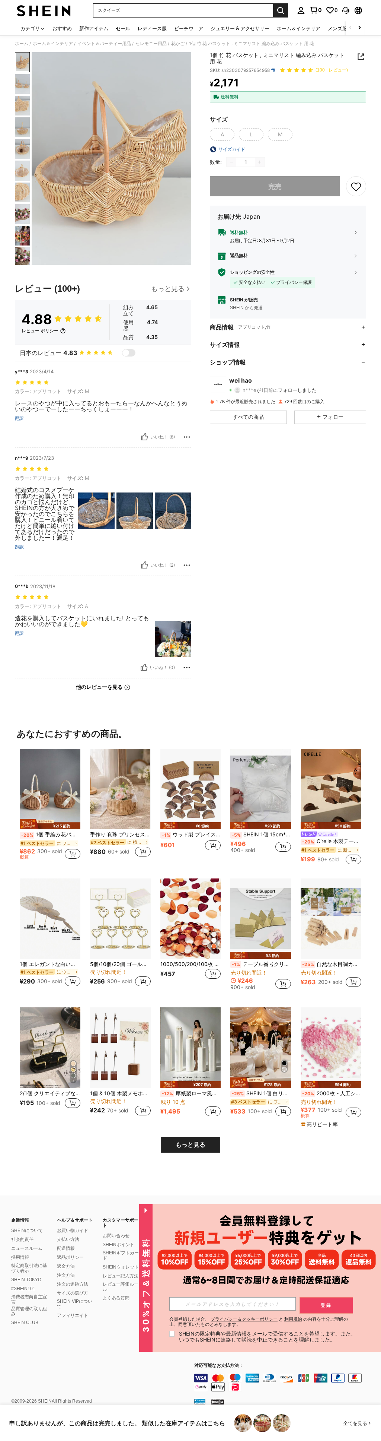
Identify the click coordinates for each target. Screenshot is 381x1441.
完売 (275, 186)
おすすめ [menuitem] (62, 28)
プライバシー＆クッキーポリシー (244, 1319)
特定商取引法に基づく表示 (29, 1268)
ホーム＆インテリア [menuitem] (298, 28)
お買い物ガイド (72, 1230)
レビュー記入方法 (120, 1276)
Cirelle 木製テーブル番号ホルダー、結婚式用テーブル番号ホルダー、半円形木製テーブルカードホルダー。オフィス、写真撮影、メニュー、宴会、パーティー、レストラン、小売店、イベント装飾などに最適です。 (331, 841)
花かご (178, 43)
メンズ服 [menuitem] (337, 28)
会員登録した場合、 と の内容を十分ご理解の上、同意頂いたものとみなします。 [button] (258, 1322)
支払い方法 (68, 1239)
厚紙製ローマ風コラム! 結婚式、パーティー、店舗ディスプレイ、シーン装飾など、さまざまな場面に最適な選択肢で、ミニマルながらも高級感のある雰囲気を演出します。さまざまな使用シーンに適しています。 (191, 1093)
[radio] (222, 134)
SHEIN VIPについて (74, 1304)
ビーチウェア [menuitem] (188, 28)
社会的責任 (22, 1239)
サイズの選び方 (72, 1293)
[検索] (280, 10)
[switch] (128, 353)
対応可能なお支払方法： (218, 1365)
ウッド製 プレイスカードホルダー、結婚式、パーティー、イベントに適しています (191, 834)
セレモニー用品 (151, 43)
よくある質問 (116, 1298)
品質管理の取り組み (29, 1311)
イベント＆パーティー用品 (104, 43)
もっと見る (190, 1144)
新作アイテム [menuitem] (93, 28)
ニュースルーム (26, 1248)
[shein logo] (44, 10)
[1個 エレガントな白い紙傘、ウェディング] (50, 918)
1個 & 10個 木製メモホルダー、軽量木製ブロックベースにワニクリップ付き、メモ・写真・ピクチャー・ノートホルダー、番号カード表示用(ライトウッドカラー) (120, 1093)
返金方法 (66, 1266)
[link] (315, 10)
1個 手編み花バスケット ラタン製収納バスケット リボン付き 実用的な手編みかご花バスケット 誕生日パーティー (50, 834)
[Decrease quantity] (231, 162)
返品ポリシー (70, 1257)
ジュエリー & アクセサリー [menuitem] (240, 28)
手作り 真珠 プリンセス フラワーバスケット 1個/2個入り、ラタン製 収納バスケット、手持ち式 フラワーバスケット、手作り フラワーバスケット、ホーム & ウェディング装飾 (120, 834)
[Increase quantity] (260, 162)
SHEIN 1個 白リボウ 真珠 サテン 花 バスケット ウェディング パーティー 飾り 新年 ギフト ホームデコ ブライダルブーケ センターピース (261, 1093)
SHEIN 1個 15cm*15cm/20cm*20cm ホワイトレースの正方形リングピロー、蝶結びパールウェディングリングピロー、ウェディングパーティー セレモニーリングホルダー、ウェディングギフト (261, 834)
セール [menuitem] (123, 28)
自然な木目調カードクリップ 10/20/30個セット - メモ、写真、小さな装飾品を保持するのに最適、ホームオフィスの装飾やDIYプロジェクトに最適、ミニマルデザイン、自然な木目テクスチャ (331, 964)
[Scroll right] (359, 28)
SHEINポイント (118, 1244)
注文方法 (66, 1275)
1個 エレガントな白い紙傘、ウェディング (50, 964)
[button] (345, 10)
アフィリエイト (72, 1315)
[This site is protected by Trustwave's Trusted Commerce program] (199, 1401)
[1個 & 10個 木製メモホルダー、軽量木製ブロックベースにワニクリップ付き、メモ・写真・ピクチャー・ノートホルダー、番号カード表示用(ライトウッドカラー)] (120, 1047)
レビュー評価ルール (120, 1287)
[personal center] (301, 10)
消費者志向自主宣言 (29, 1299)
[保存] (356, 186)
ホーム (21, 43)
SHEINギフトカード (121, 1255)
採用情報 (20, 1257)
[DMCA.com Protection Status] (217, 1401)
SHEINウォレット (121, 1267)
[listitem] (50, 807)
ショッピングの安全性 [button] (252, 272)
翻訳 (19, 418)
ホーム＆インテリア (53, 43)
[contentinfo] (285, 1382)
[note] (50, 824)
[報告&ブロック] (186, 437)
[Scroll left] (350, 28)
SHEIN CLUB (24, 1322)
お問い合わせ (116, 1235)
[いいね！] (144, 437)
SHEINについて (27, 1230)
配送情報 (66, 1248)
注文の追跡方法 (72, 1284)
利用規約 (293, 1319)
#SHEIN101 (23, 1288)
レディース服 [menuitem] (152, 28)
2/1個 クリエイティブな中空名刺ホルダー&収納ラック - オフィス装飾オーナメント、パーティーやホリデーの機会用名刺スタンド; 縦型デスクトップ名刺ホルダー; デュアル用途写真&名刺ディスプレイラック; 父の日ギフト (50, 1093)
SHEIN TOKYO (26, 1279)
